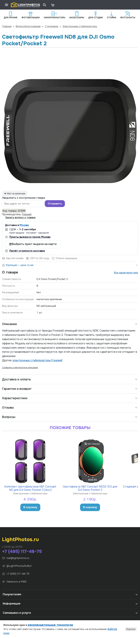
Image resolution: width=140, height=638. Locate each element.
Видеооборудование (28, 26)
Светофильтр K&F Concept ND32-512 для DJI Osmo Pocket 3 (90, 488)
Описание (9, 324)
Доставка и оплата (16, 379)
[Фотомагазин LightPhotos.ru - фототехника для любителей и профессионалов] (25, 4)
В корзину (30, 507)
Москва (24, 225)
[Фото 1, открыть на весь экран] (70, 119)
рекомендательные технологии (50, 625)
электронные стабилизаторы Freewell (37, 360)
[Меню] (6, 5)
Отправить (55, 203)
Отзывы (8, 407)
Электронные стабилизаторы (79, 26)
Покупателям (12, 594)
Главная (6, 26)
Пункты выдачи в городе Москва (29, 236)
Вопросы (8, 417)
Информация (11, 603)
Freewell (26, 214)
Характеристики (14, 398)
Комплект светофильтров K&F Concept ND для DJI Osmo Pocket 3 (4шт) (30, 488)
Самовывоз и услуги (17, 613)
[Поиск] (44, 5)
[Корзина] (52, 5)
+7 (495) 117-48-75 (22, 551)
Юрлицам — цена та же (19, 265)
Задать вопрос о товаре (20, 217)
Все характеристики (126, 272)
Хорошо (131, 629)
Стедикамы (51, 26)
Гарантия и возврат (17, 389)
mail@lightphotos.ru (17, 558)
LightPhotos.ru (20, 539)
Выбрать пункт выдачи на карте (34, 244)
